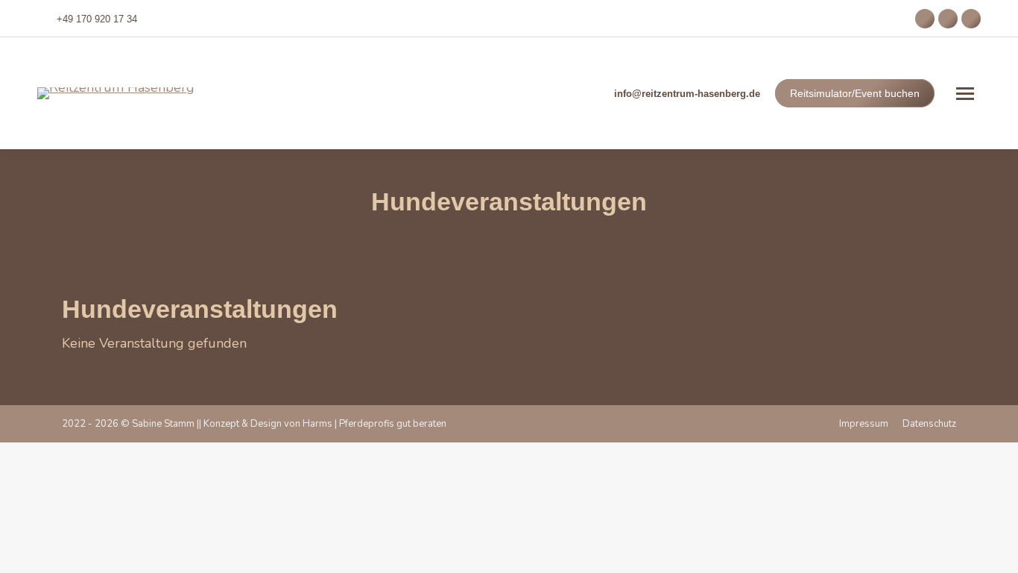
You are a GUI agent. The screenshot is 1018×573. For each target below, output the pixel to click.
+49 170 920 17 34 (97, 19)
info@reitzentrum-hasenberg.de (687, 93)
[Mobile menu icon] (965, 93)
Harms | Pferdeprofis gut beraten (374, 423)
